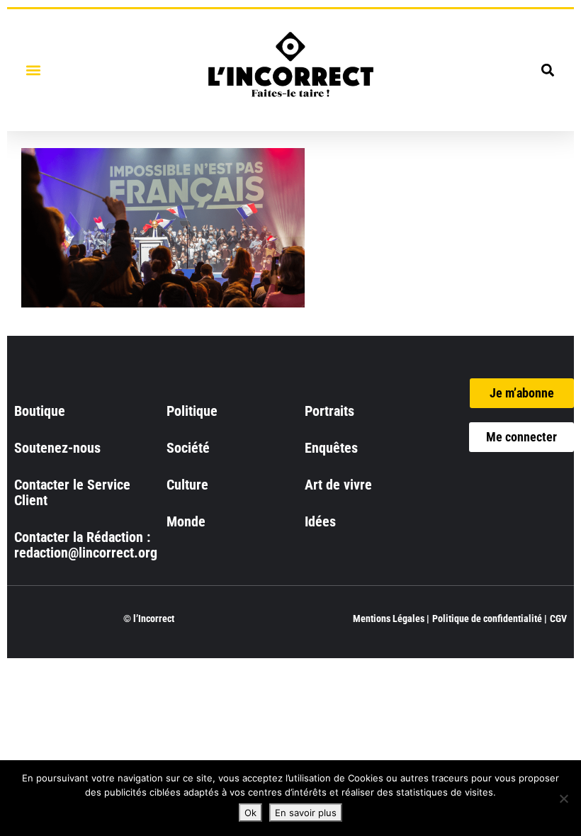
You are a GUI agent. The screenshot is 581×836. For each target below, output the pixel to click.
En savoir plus (306, 812)
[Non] (563, 798)
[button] (33, 69)
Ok (250, 812)
